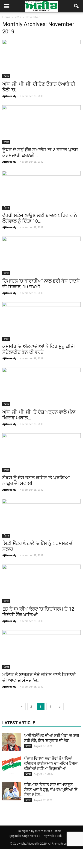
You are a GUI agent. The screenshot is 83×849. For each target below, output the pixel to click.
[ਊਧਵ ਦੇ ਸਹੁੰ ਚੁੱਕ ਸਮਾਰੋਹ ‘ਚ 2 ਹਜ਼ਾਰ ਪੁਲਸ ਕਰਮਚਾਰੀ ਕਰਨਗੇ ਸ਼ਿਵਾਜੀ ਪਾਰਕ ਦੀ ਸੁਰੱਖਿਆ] (41, 124)
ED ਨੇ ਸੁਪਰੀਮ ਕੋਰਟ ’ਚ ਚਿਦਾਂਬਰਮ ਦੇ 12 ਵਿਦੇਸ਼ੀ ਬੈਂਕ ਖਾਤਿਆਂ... (38, 612)
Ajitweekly (9, 96)
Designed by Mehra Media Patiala (40, 831)
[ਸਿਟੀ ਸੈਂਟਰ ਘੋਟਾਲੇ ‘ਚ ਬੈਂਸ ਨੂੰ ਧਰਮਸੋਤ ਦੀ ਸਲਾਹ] (41, 518)
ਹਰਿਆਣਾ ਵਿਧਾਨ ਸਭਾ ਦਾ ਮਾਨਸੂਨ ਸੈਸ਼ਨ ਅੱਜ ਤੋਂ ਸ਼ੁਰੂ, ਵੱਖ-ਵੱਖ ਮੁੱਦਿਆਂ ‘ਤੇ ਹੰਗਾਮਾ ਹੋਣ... (50, 789)
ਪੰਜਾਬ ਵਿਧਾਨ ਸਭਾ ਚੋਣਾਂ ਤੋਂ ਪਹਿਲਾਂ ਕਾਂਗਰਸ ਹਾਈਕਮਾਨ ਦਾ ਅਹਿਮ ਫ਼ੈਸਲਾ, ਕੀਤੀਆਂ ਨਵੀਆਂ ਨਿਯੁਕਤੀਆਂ (51, 763)
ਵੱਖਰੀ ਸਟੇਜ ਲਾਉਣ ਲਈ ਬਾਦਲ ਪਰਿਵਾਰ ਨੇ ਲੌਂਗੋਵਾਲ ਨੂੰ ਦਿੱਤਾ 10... (39, 218)
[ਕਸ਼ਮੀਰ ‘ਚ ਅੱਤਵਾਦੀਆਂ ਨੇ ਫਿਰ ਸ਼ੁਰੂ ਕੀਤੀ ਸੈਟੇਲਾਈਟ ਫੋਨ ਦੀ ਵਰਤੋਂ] (41, 321)
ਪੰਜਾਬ (6, 76)
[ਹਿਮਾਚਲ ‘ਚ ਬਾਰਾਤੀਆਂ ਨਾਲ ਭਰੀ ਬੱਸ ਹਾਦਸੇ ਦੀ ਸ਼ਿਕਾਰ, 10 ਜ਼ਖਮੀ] (41, 256)
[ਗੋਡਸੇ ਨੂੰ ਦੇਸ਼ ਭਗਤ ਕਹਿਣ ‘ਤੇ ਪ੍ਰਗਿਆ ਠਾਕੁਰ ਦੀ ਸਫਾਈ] (41, 452)
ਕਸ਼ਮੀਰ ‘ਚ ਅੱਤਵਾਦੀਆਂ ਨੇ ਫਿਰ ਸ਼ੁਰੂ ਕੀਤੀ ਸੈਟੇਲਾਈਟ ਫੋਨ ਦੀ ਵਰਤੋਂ (38, 349)
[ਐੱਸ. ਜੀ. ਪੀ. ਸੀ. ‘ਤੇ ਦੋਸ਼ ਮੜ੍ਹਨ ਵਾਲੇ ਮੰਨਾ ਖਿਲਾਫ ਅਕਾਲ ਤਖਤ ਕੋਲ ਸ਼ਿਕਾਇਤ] (41, 387)
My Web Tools (53, 836)
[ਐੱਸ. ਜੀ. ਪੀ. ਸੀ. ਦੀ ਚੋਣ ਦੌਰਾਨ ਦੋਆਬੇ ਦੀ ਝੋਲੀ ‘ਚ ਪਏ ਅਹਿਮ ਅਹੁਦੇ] (41, 59)
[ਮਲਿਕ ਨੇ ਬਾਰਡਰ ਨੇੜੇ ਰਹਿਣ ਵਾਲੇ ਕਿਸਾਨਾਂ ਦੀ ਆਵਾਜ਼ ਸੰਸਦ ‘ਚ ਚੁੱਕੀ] (41, 649)
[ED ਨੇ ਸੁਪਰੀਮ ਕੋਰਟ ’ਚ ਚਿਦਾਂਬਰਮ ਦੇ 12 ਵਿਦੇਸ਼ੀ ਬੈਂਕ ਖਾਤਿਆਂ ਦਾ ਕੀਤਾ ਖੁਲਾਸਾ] (41, 584)
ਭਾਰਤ (6, 141)
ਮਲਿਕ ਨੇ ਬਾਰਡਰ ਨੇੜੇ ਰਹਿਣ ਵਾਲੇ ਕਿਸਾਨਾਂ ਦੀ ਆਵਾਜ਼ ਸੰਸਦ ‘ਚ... (39, 677)
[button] (76, 6)
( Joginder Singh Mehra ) (24, 836)
